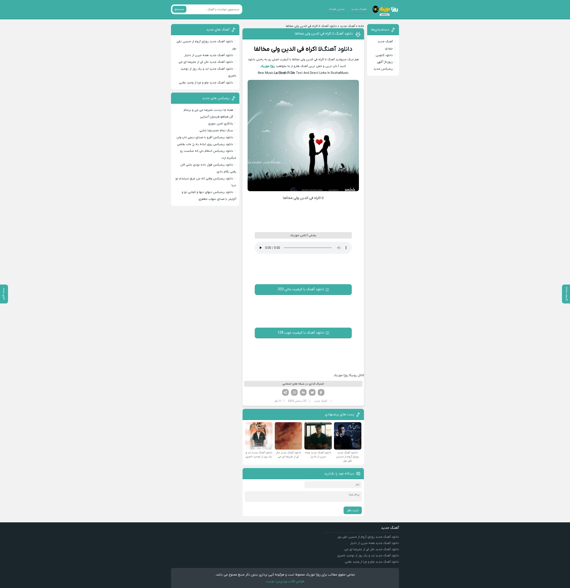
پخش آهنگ (336, 9)
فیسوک (321, 392)
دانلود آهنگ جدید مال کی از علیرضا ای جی (206, 62)
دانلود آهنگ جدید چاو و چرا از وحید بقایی (206, 83)
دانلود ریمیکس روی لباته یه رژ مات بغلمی (205, 144)
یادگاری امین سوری (220, 124)
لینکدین (303, 392)
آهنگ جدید (358, 9)
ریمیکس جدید (383, 69)
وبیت (270, 581)
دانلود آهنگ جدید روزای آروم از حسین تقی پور (368, 537)
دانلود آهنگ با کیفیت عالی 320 (301, 289)
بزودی (389, 48)
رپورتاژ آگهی (385, 62)
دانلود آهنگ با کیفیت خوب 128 (300, 332)
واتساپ (294, 392)
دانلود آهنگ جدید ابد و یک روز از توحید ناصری (368, 556)
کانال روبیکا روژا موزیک (349, 375)
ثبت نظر (352, 510)
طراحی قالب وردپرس (290, 581)
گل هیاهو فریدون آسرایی (216, 117)
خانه (361, 26)
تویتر (312, 392)
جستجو (179, 9)
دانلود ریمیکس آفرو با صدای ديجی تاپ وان (205, 137)
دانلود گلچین (384, 55)
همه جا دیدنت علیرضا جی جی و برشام (208, 110)
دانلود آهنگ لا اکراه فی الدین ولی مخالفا (324, 33)
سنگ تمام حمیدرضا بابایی (216, 130)
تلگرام (285, 392)
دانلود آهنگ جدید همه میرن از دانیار (208, 55)
